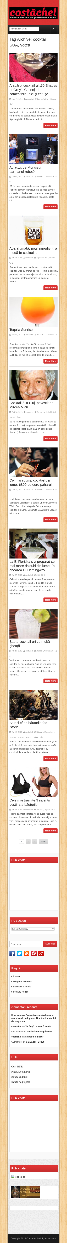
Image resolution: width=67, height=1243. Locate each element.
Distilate (12, 737)
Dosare (21, 737)
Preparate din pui (20, 1071)
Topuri (47, 809)
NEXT (43, 841)
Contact (17, 976)
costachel (30, 98)
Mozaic (53, 98)
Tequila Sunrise (21, 330)
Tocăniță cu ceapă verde (38, 1026)
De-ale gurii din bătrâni (46, 412)
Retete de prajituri (21, 1081)
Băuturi (40, 176)
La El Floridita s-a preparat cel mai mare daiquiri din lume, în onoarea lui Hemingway (32, 566)
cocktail (40, 39)
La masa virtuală (22, 986)
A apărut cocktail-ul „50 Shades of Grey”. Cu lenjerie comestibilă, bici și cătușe (33, 90)
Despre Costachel (22, 981)
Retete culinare (19, 1076)
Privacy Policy (20, 991)
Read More (50, 125)
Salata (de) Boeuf (34, 1036)
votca (25, 45)
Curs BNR (17, 1066)
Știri (38, 574)
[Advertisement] (39, 888)
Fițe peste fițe (42, 98)
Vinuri (36, 737)
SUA (13, 45)
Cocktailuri (49, 176)
